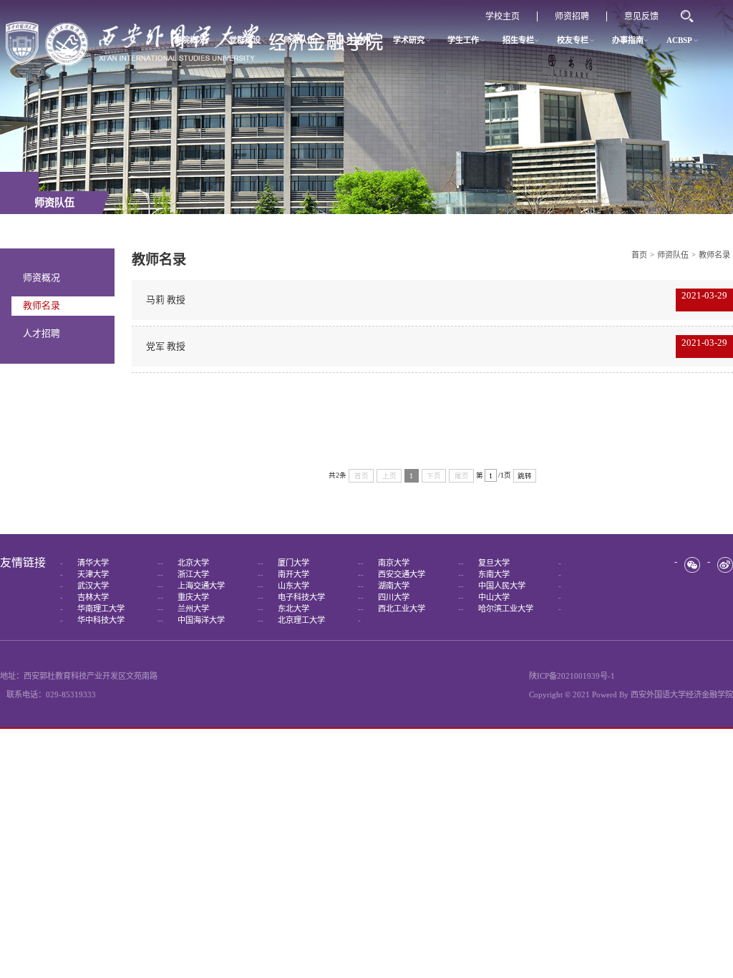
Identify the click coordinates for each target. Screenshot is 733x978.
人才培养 (354, 40)
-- (110, 562)
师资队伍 (299, 40)
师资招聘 (572, 16)
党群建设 (245, 40)
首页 (639, 255)
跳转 (525, 476)
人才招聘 (41, 334)
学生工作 (463, 40)
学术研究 (408, 40)
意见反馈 (641, 16)
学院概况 (189, 40)
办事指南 (628, 40)
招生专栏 (518, 40)
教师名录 (41, 306)
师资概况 (41, 278)
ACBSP (679, 40)
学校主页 (502, 16)
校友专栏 (572, 40)
